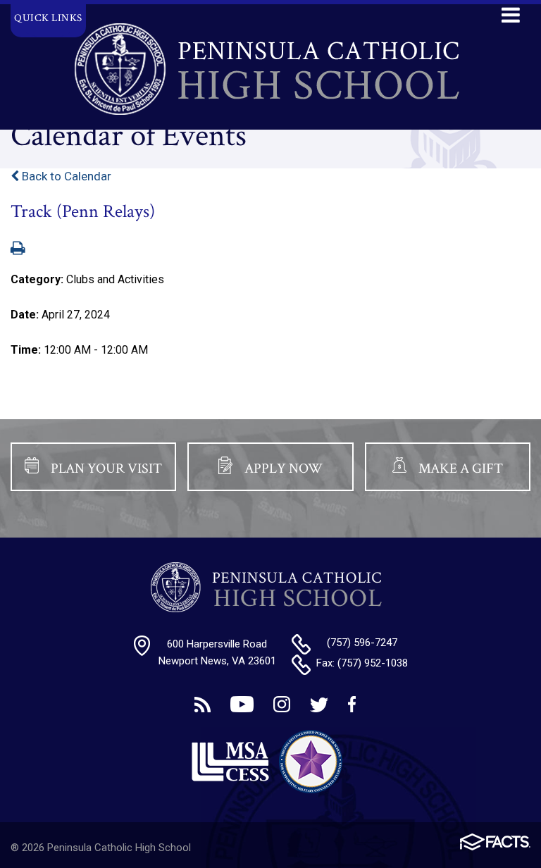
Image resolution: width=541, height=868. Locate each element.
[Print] (18, 249)
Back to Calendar (65, 176)
